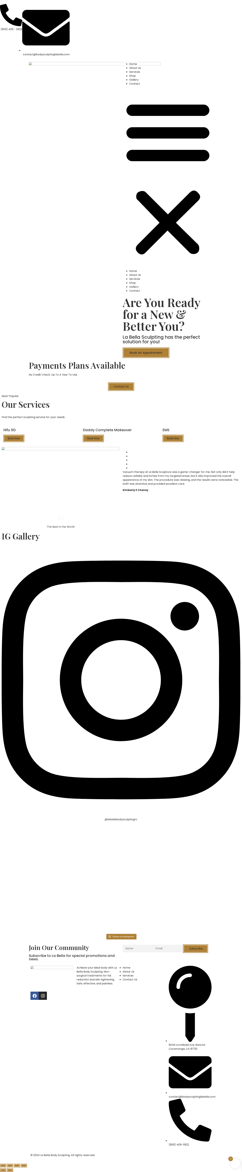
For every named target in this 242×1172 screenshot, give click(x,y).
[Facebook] (34, 996)
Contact (134, 84)
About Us (135, 68)
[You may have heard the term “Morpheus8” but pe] (31, 836)
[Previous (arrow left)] (3, 1170)
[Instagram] (43, 996)
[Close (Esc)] (3, 1165)
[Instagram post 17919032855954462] (151, 901)
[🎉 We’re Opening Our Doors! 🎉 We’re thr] (151, 852)
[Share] (10, 1165)
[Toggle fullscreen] (17, 1165)
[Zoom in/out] (24, 1165)
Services (134, 72)
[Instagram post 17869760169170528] (91, 901)
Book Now (14, 438)
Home (133, 64)
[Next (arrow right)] (10, 1170)
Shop (132, 76)
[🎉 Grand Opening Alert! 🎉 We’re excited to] (211, 862)
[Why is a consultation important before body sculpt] (31, 915)
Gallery (134, 80)
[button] (168, 177)
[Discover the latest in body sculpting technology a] (91, 846)
